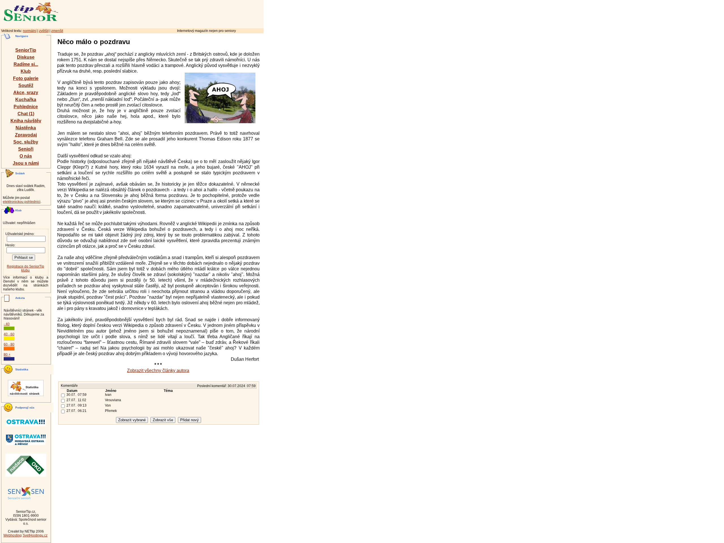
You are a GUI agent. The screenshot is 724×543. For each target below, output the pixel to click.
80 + (7, 355)
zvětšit (44, 31)
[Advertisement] (185, 13)
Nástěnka (26, 127)
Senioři (25, 149)
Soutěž (25, 85)
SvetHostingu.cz (35, 535)
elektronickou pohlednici (21, 202)
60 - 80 (9, 344)
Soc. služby (25, 142)
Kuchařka (25, 99)
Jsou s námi (26, 163)
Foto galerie (25, 78)
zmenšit (57, 31)
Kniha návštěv (25, 120)
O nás (26, 156)
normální (29, 31)
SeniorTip (25, 50)
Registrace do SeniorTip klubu (25, 268)
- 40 (7, 324)
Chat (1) (26, 113)
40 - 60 (9, 334)
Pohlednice (26, 106)
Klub (26, 71)
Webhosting (12, 535)
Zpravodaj (26, 135)
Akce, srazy (25, 92)
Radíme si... (26, 64)
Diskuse (26, 57)
